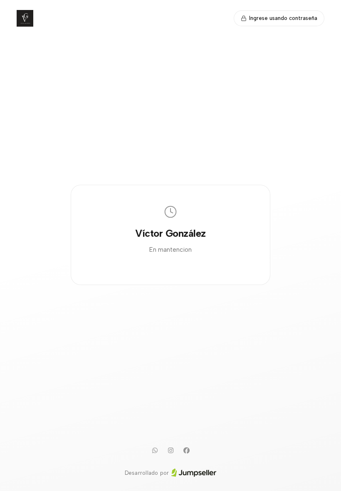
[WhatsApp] (154, 450)
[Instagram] (170, 450)
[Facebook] (186, 450)
